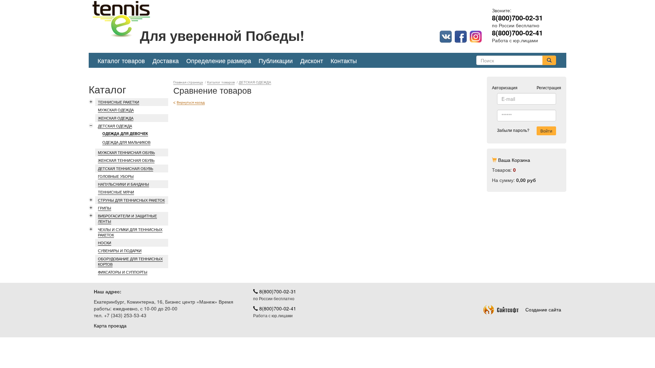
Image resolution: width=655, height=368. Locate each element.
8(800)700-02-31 (277, 291)
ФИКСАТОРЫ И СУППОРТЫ (122, 272)
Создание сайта (543, 309)
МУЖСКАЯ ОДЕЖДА (116, 109)
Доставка (165, 60)
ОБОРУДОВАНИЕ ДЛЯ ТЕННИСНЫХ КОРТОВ (130, 261)
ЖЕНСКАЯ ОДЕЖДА (115, 118)
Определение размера (218, 60)
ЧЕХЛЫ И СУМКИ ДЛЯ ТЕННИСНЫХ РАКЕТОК (130, 232)
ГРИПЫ (104, 208)
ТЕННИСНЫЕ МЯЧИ (116, 192)
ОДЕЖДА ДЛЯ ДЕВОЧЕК (125, 133)
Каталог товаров (121, 60)
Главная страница (188, 82)
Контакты (344, 60)
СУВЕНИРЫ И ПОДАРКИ (120, 250)
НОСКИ (104, 242)
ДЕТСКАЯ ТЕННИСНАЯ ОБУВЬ (125, 168)
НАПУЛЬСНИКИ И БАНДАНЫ (123, 184)
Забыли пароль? (513, 130)
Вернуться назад (191, 102)
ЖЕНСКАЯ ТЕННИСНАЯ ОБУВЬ (126, 160)
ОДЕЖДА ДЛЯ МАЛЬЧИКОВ (126, 142)
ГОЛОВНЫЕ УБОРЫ (116, 176)
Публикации (276, 60)
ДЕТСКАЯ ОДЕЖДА (115, 125)
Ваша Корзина (514, 159)
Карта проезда (110, 325)
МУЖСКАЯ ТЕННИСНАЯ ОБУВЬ (126, 152)
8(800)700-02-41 (277, 308)
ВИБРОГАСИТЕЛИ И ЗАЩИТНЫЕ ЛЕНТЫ (127, 218)
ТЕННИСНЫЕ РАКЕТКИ (118, 102)
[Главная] (332, 29)
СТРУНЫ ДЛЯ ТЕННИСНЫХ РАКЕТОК (131, 200)
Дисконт (311, 60)
